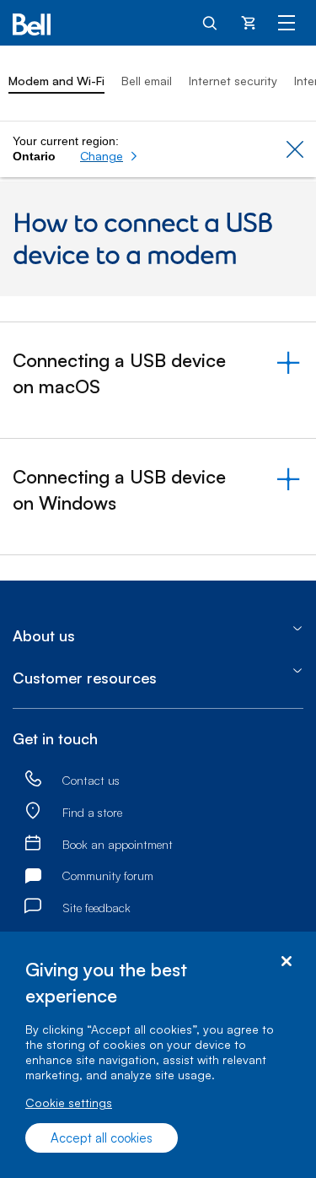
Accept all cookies (102, 1138)
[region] (158, 1055)
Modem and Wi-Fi (56, 80)
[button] (109, 156)
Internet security (233, 80)
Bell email (146, 80)
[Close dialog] (286, 961)
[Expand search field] (211, 22)
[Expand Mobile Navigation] (286, 22)
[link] (33, 779)
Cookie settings (68, 1102)
